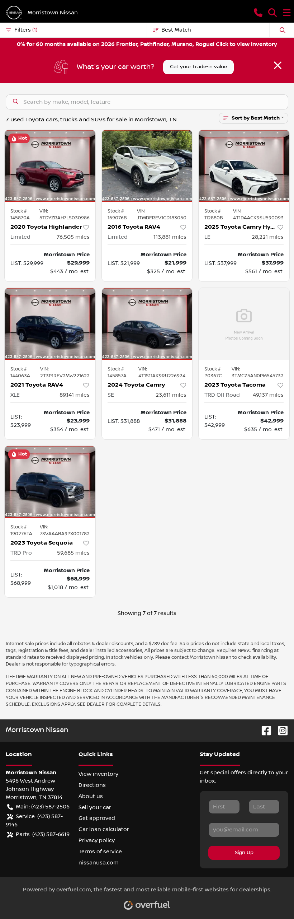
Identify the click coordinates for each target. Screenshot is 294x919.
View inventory (98, 774)
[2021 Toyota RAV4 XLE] (50, 324)
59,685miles (73, 553)
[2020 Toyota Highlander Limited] (50, 166)
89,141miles (75, 395)
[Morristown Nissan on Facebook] (263, 730)
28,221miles (268, 237)
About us (91, 796)
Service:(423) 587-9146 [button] (34, 820)
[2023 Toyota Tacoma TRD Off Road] (244, 324)
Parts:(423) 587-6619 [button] (43, 834)
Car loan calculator (104, 829)
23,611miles (171, 395)
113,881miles (169, 237)
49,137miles (268, 395)
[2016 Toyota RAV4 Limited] (147, 166)
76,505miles (73, 237)
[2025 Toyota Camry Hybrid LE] (244, 166)
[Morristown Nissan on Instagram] (280, 730)
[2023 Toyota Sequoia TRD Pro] (50, 482)
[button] (258, 12)
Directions (92, 785)
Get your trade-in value (198, 67)
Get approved (97, 818)
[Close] (278, 65)
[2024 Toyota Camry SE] (147, 324)
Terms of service (100, 851)
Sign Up (244, 852)
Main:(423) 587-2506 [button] (43, 806)
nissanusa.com (99, 862)
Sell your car (95, 807)
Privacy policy (97, 840)
